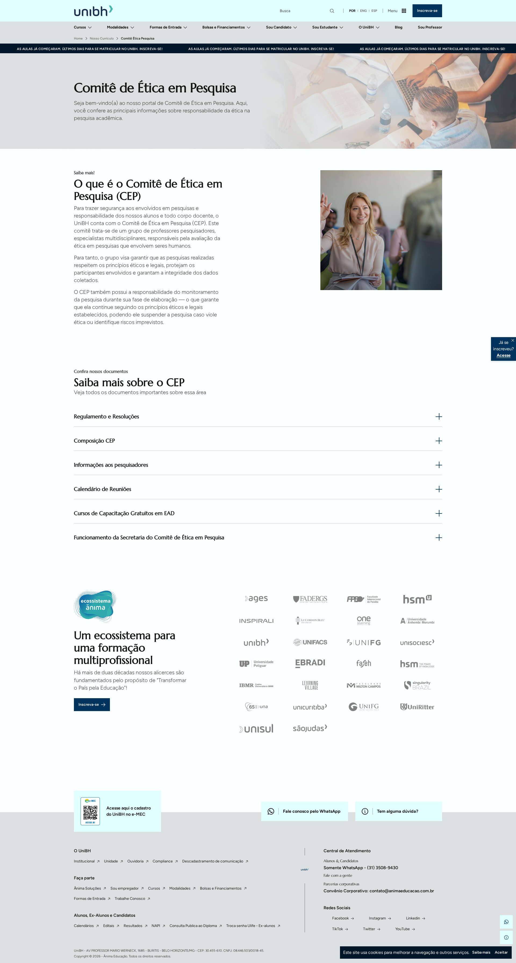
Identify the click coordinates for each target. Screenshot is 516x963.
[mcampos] (363, 685)
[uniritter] (417, 706)
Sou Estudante (325, 27)
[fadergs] (310, 599)
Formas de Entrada (165, 27)
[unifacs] (310, 642)
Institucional (84, 861)
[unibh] (256, 642)
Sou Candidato (278, 27)
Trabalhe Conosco (130, 898)
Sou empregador (124, 888)
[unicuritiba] (310, 706)
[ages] (256, 599)
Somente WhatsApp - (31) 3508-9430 (361, 867)
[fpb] (363, 599)
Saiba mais (481, 952)
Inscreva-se (427, 10)
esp (374, 11)
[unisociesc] (417, 642)
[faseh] (363, 663)
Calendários (84, 925)
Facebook (340, 918)
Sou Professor (430, 27)
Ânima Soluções (87, 888)
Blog (398, 27)
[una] (256, 706)
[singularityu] (417, 685)
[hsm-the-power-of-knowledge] (417, 663)
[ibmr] (256, 685)
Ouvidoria (135, 861)
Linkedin (413, 918)
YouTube (402, 929)
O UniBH (366, 27)
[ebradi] (310, 663)
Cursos (80, 27)
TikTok (337, 929)
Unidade (111, 861)
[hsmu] (417, 599)
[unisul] (256, 728)
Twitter (369, 929)
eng (363, 11)
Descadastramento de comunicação (212, 861)
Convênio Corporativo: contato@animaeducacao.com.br (379, 890)
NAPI (156, 925)
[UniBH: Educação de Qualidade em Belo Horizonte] (93, 11)
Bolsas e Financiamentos (223, 27)
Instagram (377, 918)
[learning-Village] (310, 685)
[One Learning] (363, 620)
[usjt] (310, 728)
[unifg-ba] (363, 706)
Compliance (163, 861)
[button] (506, 922)
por (352, 11)
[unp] (256, 663)
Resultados (133, 925)
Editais (108, 925)
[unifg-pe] (363, 642)
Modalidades (117, 27)
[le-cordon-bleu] (310, 620)
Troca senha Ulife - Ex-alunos (250, 925)
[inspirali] (256, 620)
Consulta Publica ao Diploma (193, 925)
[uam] (417, 620)
